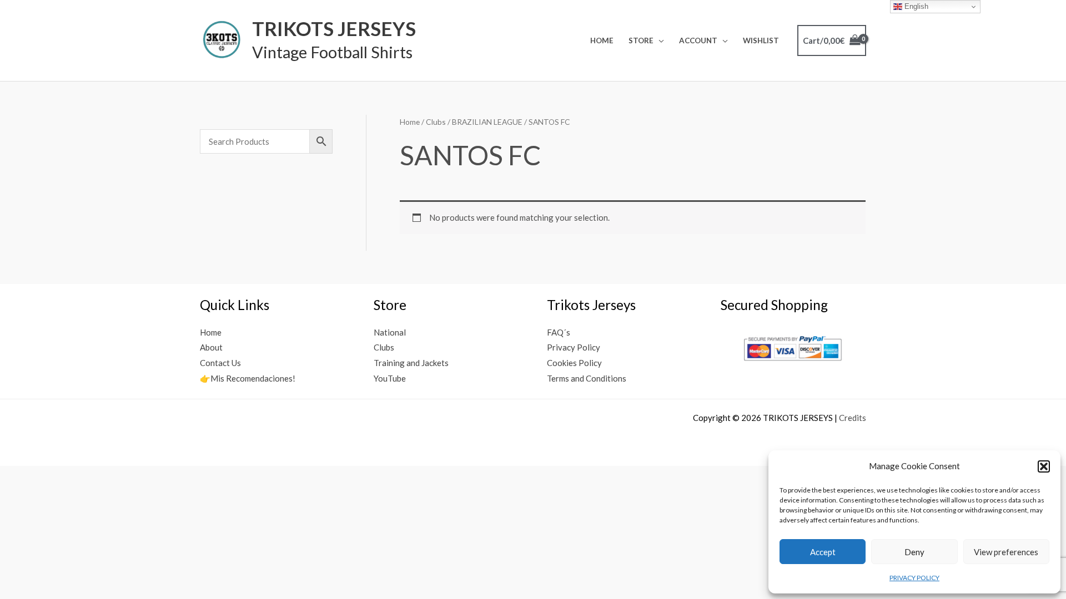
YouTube (390, 378)
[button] (1043, 466)
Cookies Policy (574, 363)
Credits (852, 418)
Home (602, 40)
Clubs (436, 121)
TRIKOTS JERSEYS (334, 28)
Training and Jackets (411, 363)
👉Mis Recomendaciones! (247, 378)
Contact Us (220, 363)
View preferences (1006, 552)
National (390, 332)
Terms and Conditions (586, 378)
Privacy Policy (573, 347)
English (915, 6)
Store (640, 40)
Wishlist (761, 40)
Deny (914, 552)
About (211, 347)
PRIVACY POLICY (914, 577)
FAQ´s (558, 332)
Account (698, 40)
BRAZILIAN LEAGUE (487, 121)
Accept (823, 552)
